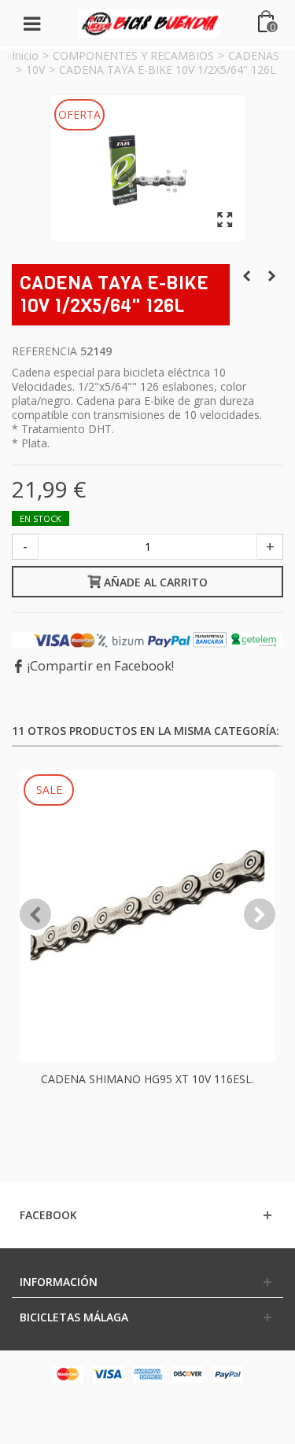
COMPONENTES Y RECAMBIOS (133, 55)
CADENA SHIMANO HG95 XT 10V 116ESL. (147, 1078)
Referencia (44, 351)
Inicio (25, 55)
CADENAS (253, 55)
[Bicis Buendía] (149, 22)
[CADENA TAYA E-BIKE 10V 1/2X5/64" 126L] (147, 168)
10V (35, 69)
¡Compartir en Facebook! (101, 666)
